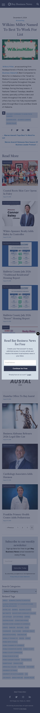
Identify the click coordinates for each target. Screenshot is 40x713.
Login (29, 375)
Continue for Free (20, 368)
